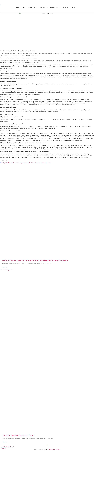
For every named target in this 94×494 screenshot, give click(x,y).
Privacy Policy (52, 449)
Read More (4, 267)
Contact (73, 7)
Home (17, 7)
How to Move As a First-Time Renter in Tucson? (18, 435)
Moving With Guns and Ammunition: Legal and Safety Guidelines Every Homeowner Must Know (35, 260)
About (23, 7)
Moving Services (32, 7)
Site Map (58, 449)
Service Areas (44, 7)
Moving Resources (55, 7)
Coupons (65, 7)
